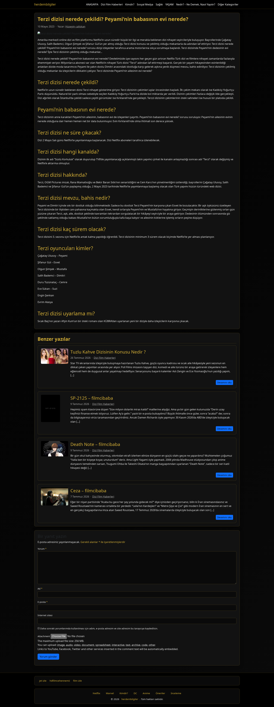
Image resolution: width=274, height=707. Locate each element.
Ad (40, 588)
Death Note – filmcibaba (95, 444)
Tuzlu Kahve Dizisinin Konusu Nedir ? (108, 352)
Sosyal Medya (145, 4)
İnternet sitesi (45, 615)
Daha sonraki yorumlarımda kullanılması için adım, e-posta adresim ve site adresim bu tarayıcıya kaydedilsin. (99, 628)
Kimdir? (129, 4)
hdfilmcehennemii (60, 680)
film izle (77, 680)
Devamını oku (224, 382)
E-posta (43, 601)
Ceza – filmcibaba (88, 491)
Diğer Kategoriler (228, 4)
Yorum (42, 548)
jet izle (42, 680)
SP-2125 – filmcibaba (91, 398)
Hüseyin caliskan (75, 26)
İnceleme (176, 693)
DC (135, 693)
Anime (146, 693)
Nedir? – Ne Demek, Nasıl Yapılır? (195, 4)
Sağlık (159, 4)
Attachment (44, 636)
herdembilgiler (45, 4)
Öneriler (160, 693)
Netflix (96, 693)
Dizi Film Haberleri (112, 4)
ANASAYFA (92, 4)
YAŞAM (169, 4)
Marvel (110, 693)
